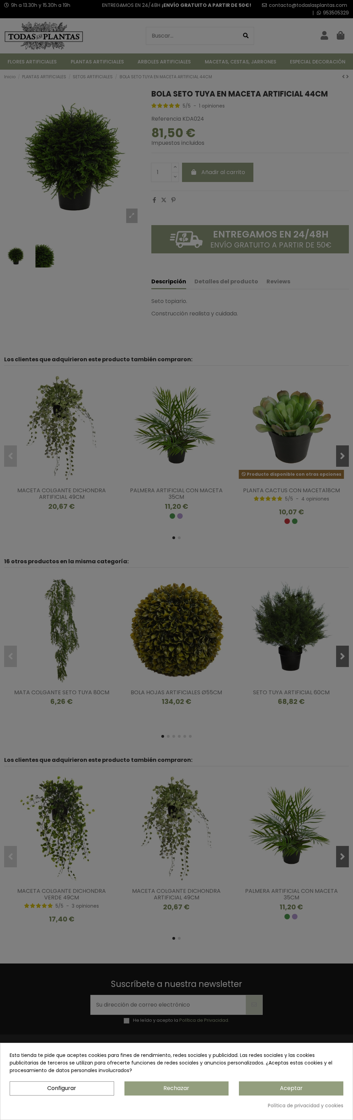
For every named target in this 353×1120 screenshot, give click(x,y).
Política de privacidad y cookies (305, 1105)
